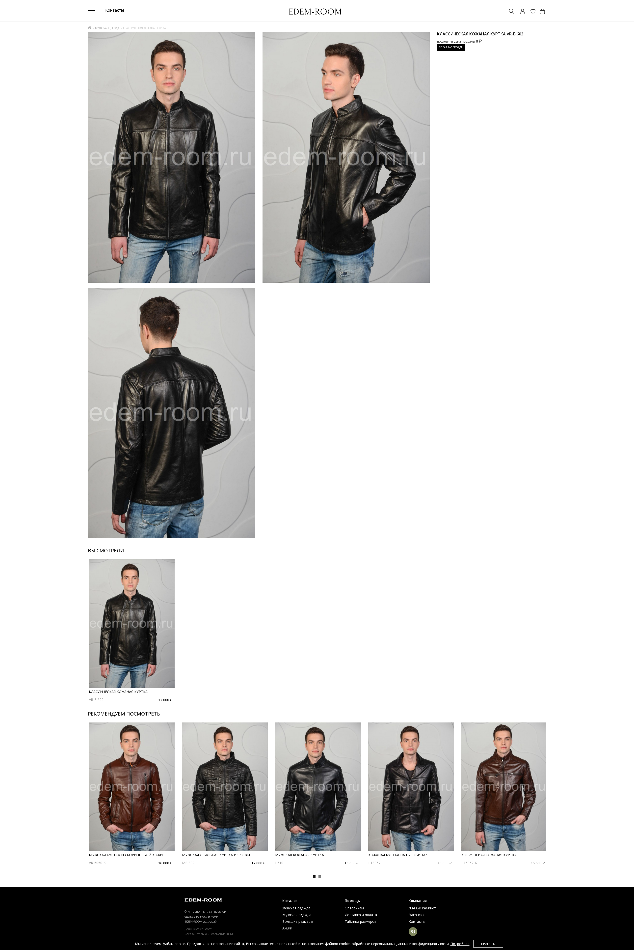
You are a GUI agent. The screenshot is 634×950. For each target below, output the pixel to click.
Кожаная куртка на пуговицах (397, 854)
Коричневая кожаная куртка (489, 854)
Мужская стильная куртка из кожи (216, 854)
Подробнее (460, 943)
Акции (287, 928)
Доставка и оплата (361, 914)
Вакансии (416, 914)
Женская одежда (296, 908)
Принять (488, 944)
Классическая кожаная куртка (118, 691)
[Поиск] (509, 12)
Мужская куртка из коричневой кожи (126, 854)
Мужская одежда (107, 28)
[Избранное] (530, 12)
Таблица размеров (360, 921)
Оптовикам (354, 908)
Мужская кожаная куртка (299, 854)
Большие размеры (297, 921)
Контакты (417, 921)
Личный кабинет (422, 908)
